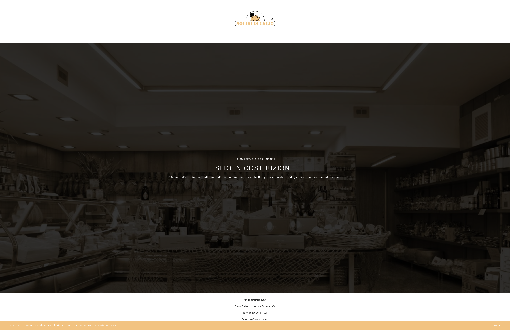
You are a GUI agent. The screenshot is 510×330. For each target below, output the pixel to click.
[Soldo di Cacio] (255, 25)
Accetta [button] (496, 325)
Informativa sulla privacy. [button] (106, 325)
